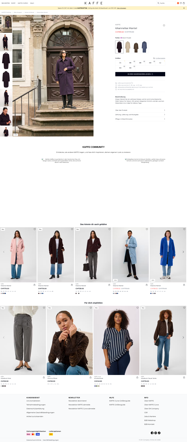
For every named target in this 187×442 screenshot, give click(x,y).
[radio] (120, 62)
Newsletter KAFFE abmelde (79, 405)
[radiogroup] (140, 65)
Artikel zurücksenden (34, 416)
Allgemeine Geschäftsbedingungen (40, 412)
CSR (146, 412)
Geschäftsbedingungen (51, 440)
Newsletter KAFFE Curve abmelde (82, 409)
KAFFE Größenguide (117, 405)
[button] (140, 110)
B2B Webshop (150, 420)
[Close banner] (184, 8)
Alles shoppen (18, 12)
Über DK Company (151, 409)
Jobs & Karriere (150, 416)
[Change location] (178, 3)
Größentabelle (160, 58)
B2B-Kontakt (149, 424)
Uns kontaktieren (33, 401)
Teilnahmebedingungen (36, 405)
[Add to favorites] (164, 25)
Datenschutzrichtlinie (33, 440)
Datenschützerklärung (35, 409)
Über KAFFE (149, 401)
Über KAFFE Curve (151, 405)
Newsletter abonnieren (78, 401)
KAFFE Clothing (6, 12)
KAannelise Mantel (42, 12)
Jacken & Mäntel (29, 12)
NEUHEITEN (6, 3)
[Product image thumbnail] (6, 24)
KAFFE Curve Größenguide (119, 401)
